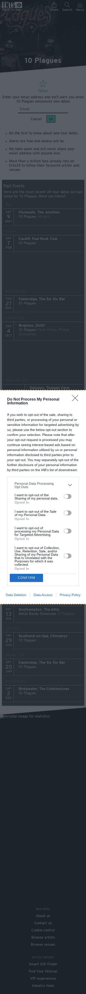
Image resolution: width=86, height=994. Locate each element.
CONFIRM (26, 578)
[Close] (76, 399)
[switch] (67, 496)
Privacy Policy (70, 595)
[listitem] (43, 485)
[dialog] (43, 497)
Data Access (43, 595)
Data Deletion (16, 595)
